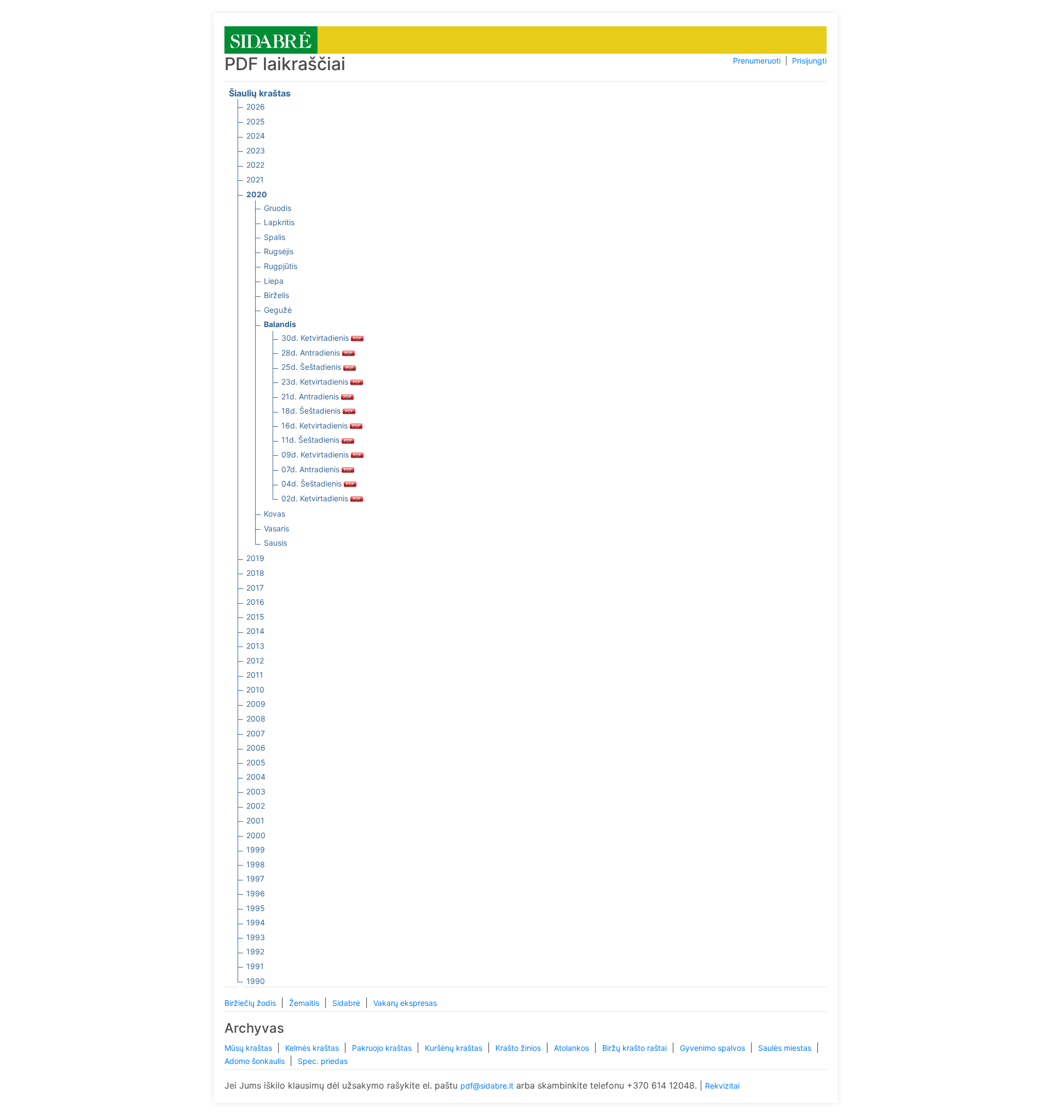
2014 (255, 631)
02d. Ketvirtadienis (315, 498)
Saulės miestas (785, 1047)
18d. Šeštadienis (312, 410)
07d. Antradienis (311, 469)
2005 (255, 762)
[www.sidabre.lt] (270, 39)
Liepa (274, 280)
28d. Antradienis (311, 352)
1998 (255, 864)
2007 (255, 733)
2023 (255, 150)
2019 (255, 558)
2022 (255, 164)
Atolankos (572, 1047)
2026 (255, 106)
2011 (254, 674)
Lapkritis (279, 222)
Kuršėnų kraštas (454, 1047)
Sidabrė (347, 1003)
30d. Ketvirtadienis (316, 337)
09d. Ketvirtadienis (316, 454)
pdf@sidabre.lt (486, 1085)
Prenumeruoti (757, 60)
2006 (255, 747)
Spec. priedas (323, 1061)
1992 (255, 951)
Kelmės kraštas (313, 1047)
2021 (255, 179)
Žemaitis (305, 1003)
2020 (256, 194)
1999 (255, 849)
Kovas (274, 513)
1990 (255, 981)
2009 (255, 703)
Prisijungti (809, 60)
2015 (255, 616)
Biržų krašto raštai (635, 1047)
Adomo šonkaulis (255, 1061)
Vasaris (276, 528)
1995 (255, 908)
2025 (255, 121)
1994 (255, 922)
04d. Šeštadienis (312, 483)
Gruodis (277, 208)
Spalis (274, 237)
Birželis (276, 295)
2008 (255, 718)
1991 (255, 966)
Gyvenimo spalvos (713, 1047)
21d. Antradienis (311, 396)
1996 (255, 893)
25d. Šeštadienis (312, 366)
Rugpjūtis (280, 266)
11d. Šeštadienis (311, 439)
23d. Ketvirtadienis (315, 381)
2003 (255, 791)
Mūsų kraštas (249, 1047)
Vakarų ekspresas (405, 1003)
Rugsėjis (278, 251)
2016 (255, 601)
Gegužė (278, 309)
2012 (255, 660)
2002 (255, 805)
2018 (255, 572)
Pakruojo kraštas (383, 1047)
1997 (255, 878)
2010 (255, 689)
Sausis (275, 542)
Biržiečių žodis (251, 1003)
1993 (255, 937)
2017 (255, 587)
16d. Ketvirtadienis (315, 425)
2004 (255, 776)
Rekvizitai (722, 1085)
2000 (255, 835)
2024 (255, 135)
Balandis (280, 324)
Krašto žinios (519, 1047)
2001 (255, 820)
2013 (255, 645)
